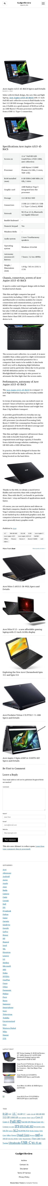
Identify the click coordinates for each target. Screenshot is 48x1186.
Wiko (5, 1031)
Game (5, 918)
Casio (5, 897)
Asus (5, 887)
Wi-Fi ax (36, 1142)
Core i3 (33, 1117)
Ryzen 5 (32, 1135)
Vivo (4, 1024)
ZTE (4, 1038)
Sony (5, 1011)
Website (5, 829)
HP (4, 938)
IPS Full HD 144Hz (39, 1127)
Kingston (6, 952)
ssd (42, 539)
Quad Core (23, 1135)
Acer (5, 869)
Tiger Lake (36, 1138)
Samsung (6, 1004)
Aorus (5, 880)
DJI (4, 907)
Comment (6, 787)
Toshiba (6, 1018)
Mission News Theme (17, 1183)
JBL (4, 949)
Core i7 (6, 1121)
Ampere (23, 1117)
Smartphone (8, 1007)
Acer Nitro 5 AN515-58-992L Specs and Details (21, 588)
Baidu (5, 890)
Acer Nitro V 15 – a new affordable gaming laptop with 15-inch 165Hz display (22, 630)
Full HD (36, 536)
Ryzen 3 (22, 539)
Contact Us (24, 1164)
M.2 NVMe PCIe (23, 1131)
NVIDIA (6, 976)
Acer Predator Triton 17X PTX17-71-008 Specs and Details (22, 716)
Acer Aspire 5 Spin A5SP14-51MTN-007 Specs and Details (21, 759)
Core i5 (39, 1117)
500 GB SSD (13, 533)
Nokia (5, 973)
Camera (6, 893)
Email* (5, 821)
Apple (5, 883)
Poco (5, 997)
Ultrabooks (15, 1142)
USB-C (6, 541)
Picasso (13, 539)
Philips (5, 993)
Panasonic (7, 990)
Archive (24, 1160)
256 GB (33, 1114)
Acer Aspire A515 (9, 536)
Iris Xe (5, 1130)
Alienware (7, 873)
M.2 (15, 1130)
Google (6, 928)
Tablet (20, 1139)
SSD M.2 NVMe (13, 1139)
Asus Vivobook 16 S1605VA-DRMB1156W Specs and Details (28, 1076)
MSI (4, 969)
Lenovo (6, 955)
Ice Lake (11, 1127)
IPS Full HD (26, 1126)
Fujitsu (5, 914)
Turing (5, 1143)
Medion (6, 962)
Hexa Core (36, 1122)
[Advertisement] (24, 33)
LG (4, 959)
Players (13, 1135)
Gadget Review (24, 2)
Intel (5, 945)
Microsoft (7, 966)
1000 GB (14, 1117)
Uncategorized (9, 1021)
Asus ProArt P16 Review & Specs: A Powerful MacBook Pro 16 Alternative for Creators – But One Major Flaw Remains (31, 1067)
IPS (17, 1126)
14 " (10, 1113)
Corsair (6, 900)
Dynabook (7, 911)
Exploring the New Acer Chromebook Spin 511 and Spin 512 (23, 673)
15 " (5, 533)
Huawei (6, 942)
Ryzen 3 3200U (32, 539)
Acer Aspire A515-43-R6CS (17, 390)
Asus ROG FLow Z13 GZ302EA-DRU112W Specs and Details (28, 1097)
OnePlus (6, 980)
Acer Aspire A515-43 (24, 536)
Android (6, 876)
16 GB (20, 1114)
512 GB (23, 533)
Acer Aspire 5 (39, 533)
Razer (5, 1000)
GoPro (5, 931)
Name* (5, 813)
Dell (4, 904)
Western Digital (9, 1028)
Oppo (5, 983)
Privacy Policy (24, 1177)
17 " (24, 1114)
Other (5, 986)
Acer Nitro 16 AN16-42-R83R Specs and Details (30, 1087)
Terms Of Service (24, 1173)
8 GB (29, 533)
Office (6, 539)
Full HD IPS (26, 1122)
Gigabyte (6, 924)
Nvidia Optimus (34, 1131)
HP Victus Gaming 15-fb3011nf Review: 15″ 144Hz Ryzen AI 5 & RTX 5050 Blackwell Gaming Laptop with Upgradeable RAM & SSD (31, 1056)
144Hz (29, 1114)
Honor (5, 935)
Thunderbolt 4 (26, 1139)
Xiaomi (6, 1035)
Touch (43, 1139)
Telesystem (7, 1014)
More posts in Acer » (39, 548)
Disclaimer (24, 1168)
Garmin (6, 921)
